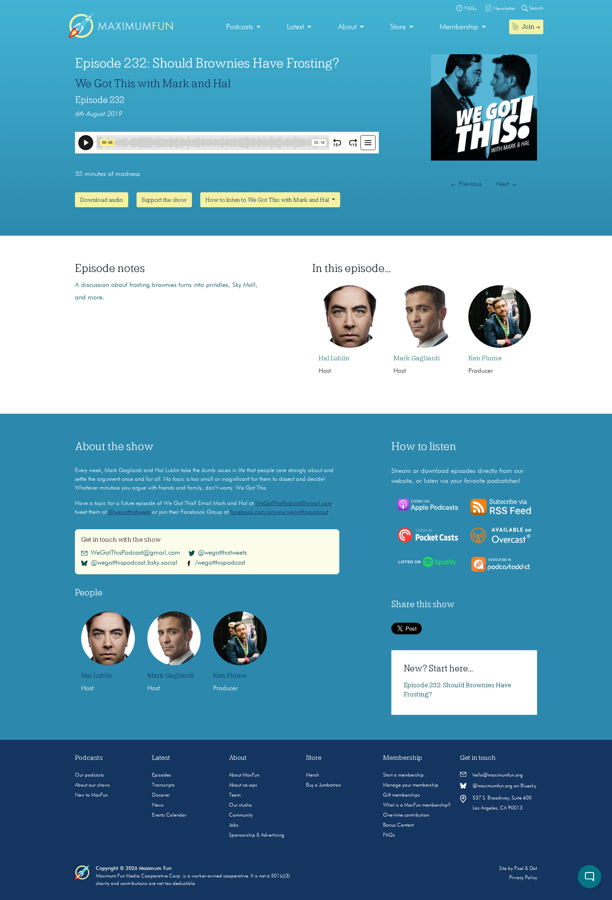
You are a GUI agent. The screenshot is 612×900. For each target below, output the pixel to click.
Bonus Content (398, 825)
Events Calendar (169, 815)
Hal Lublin (334, 358)
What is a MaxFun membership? (416, 805)
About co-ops (243, 785)
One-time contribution (406, 815)
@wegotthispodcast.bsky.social (134, 563)
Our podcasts (89, 775)
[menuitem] (243, 27)
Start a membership (403, 775)
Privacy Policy (523, 877)
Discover (161, 795)
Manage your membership (410, 785)
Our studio (240, 805)
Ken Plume (485, 358)
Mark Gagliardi (416, 358)
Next (506, 184)
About (347, 27)
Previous (466, 184)
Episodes (161, 775)
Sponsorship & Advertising (256, 835)
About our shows (92, 785)
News (158, 805)
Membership (459, 27)
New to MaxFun (91, 795)
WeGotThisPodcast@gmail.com (293, 503)
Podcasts (239, 27)
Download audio (101, 199)
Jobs (234, 825)
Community (241, 815)
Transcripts (163, 785)
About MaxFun (244, 775)
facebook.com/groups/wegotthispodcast (279, 512)
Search (535, 8)
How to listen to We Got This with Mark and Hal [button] (267, 199)
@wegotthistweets (129, 512)
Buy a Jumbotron (323, 785)
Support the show (164, 199)
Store (398, 27)
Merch (312, 775)
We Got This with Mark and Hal (153, 83)
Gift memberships (401, 795)
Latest (295, 27)
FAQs (389, 835)
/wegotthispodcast (220, 563)
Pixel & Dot (525, 868)
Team (235, 795)
